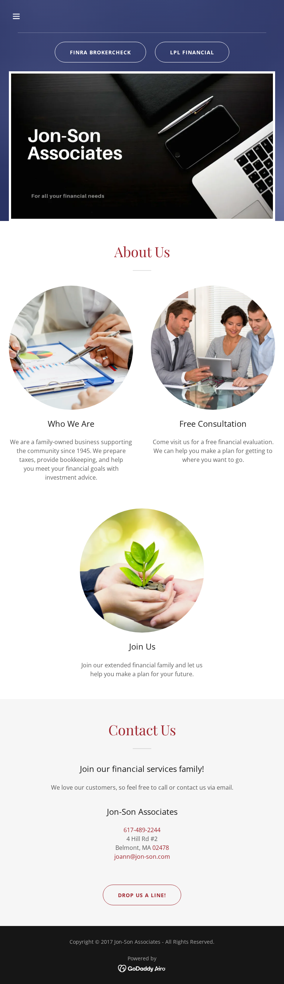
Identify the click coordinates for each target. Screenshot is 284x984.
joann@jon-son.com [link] (142, 856)
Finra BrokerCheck (100, 52)
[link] (142, 968)
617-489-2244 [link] (142, 830)
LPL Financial (192, 52)
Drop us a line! (142, 895)
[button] (39, 16)
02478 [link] (160, 848)
